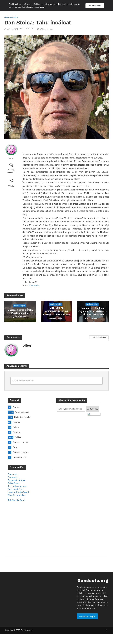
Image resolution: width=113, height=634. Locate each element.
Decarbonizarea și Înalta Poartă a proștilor (20, 311)
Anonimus (12, 477)
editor (11, 158)
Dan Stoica (34, 285)
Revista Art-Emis (15, 489)
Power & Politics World (18, 492)
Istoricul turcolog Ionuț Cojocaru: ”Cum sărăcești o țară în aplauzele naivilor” (92, 311)
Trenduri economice (17, 486)
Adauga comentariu (11, 171)
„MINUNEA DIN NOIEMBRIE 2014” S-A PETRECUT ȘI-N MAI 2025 (56, 311)
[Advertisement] (30, 533)
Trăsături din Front (16, 500)
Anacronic (12, 474)
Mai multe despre (87, 616)
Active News (13, 483)
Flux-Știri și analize (16, 495)
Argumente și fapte (16, 480)
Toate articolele (99, 337)
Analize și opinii (11, 17)
